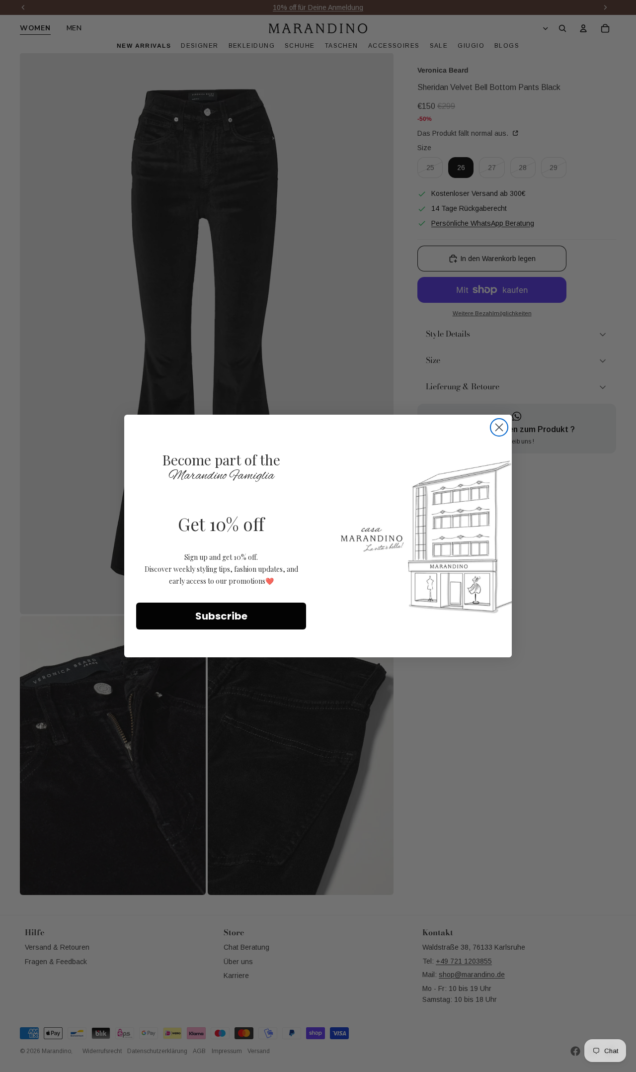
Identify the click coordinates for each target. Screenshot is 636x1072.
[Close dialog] (499, 427)
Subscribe (221, 616)
